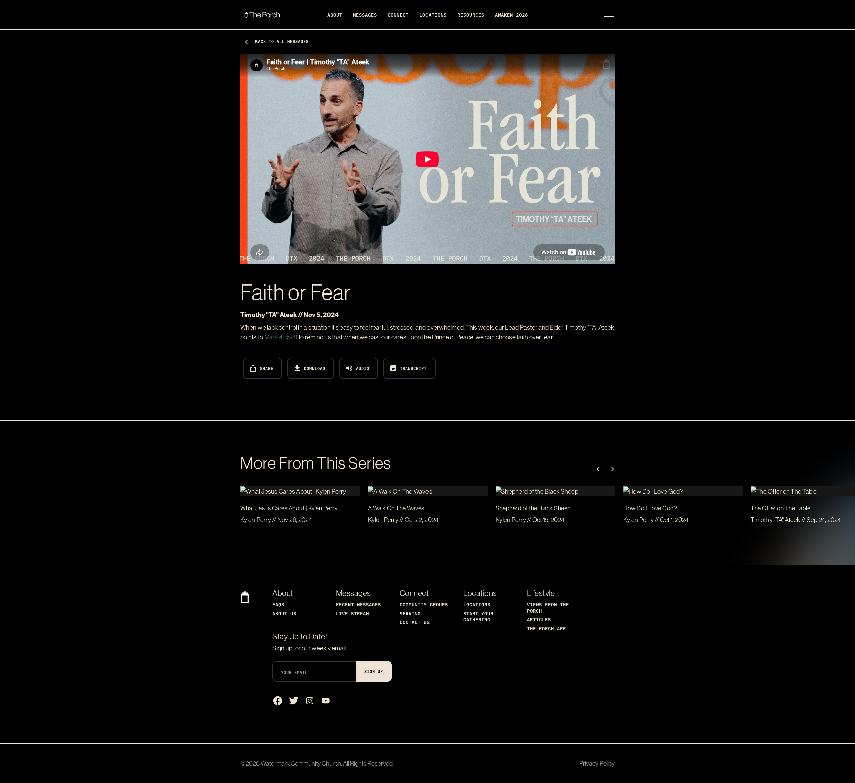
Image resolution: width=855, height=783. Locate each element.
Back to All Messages (276, 41)
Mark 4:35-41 (281, 337)
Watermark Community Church (301, 763)
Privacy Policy (597, 763)
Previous (600, 469)
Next (611, 469)
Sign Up (373, 671)
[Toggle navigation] (609, 14)
